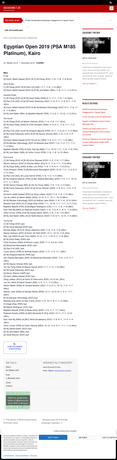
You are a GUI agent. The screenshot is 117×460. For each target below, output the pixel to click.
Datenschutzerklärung (22, 455)
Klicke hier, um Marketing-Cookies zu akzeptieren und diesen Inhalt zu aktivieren (18, 400)
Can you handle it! (89, 83)
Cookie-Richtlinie (8, 455)
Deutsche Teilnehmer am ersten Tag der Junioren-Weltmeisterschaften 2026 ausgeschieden (97, 142)
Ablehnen (83, 437)
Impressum (33, 455)
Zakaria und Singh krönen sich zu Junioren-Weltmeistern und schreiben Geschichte (96, 132)
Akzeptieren (53, 437)
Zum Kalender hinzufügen (15, 347)
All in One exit (89, 58)
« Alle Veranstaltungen (13, 30)
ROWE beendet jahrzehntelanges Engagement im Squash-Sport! (49, 20)
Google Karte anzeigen (63, 370)
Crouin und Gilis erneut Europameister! (96, 117)
